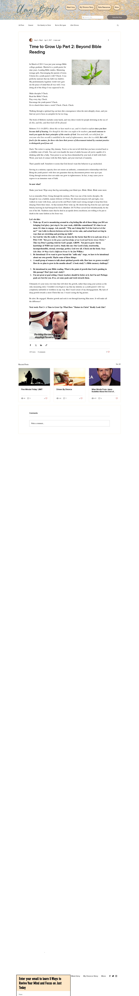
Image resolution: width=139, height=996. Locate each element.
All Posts (21, 25)
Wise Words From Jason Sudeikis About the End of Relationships (103, 390)
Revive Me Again (60, 25)
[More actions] (108, 40)
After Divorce (74, 25)
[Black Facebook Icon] (110, 949)
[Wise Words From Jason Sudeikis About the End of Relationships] (104, 377)
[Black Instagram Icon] (116, 949)
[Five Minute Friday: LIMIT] (34, 377)
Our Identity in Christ (44, 25)
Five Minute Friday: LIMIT (31, 389)
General (30, 25)
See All (118, 364)
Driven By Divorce (64, 389)
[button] (117, 17)
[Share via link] (46, 345)
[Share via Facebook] (30, 345)
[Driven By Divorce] (69, 377)
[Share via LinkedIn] (41, 345)
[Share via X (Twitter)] (36, 345)
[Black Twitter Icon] (113, 949)
